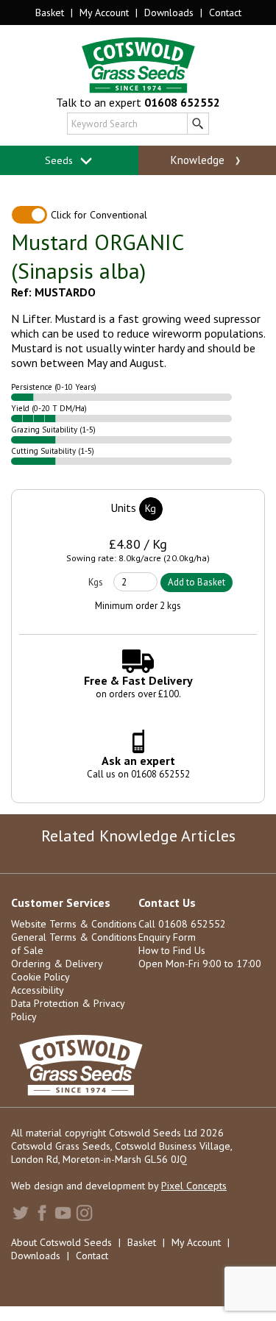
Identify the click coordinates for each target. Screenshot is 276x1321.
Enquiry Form (167, 937)
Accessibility (37, 990)
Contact (225, 12)
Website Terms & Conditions (74, 923)
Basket (49, 12)
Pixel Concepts (194, 1185)
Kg (150, 508)
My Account (104, 12)
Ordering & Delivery (57, 963)
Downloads (169, 12)
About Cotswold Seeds (61, 1242)
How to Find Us (171, 950)
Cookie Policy (40, 976)
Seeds (60, 160)
